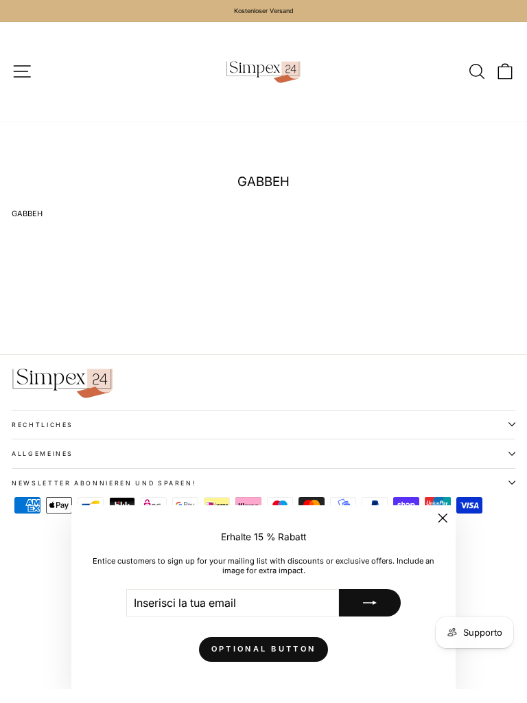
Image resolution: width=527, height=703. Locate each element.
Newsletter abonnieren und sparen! (104, 483)
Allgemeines (42, 453)
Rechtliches (42, 424)
